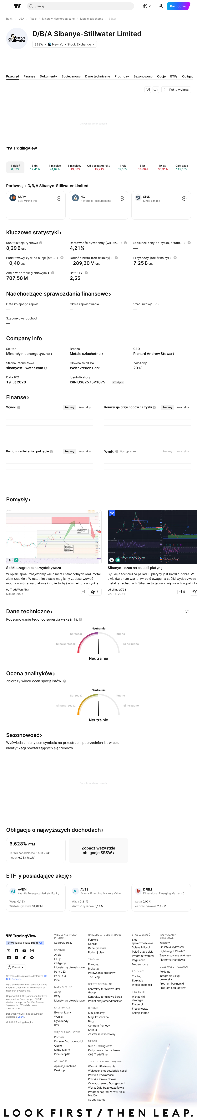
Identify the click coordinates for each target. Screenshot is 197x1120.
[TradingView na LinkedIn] (9, 957)
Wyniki (58, 1016)
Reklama (164, 971)
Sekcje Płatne (140, 1012)
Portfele (59, 1037)
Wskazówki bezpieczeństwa (106, 1087)
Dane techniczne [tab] (97, 76)
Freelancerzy (140, 1008)
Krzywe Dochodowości (68, 1041)
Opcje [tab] (161, 76)
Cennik (92, 943)
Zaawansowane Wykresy (175, 955)
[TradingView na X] (9, 950)
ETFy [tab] (174, 76)
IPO (56, 1025)
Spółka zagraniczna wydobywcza (33, 568)
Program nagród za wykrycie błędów (106, 1093)
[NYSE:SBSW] (10, 560)
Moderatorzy (140, 964)
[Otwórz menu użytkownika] (161, 6)
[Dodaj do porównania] (59, 198)
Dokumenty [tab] (48, 76)
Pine (57, 980)
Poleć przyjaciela (142, 951)
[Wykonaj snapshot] (147, 89)
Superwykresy (63, 942)
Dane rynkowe (97, 948)
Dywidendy (61, 1021)
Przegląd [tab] (12, 76)
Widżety (164, 942)
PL (150, 6)
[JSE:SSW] (111, 560)
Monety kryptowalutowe (69, 967)
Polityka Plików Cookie (102, 1079)
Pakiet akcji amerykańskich (105, 1000)
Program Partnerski (171, 983)
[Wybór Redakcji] (112, 513)
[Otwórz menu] (8, 6)
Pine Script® (62, 1054)
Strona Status (96, 1099)
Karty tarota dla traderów (104, 1050)
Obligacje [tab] (189, 76)
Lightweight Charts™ (172, 951)
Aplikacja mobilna (65, 1066)
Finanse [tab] (29, 76)
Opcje (58, 1045)
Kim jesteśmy (96, 1012)
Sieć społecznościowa (143, 941)
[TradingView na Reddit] (32, 957)
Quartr (21, 1016)
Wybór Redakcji (142, 984)
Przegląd (93, 964)
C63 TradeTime (98, 1054)
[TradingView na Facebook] (16, 950)
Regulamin (138, 960)
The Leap (94, 977)
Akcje (57, 954)
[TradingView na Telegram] (16, 957)
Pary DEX (60, 975)
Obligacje (60, 963)
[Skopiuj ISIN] (108, 382)
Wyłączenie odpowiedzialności (107, 1070)
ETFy (57, 958)
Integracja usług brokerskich (169, 977)
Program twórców (143, 955)
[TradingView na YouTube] (24, 950)
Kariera (92, 1029)
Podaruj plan (96, 952)
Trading (137, 976)
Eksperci (137, 1004)
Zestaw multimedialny (101, 1034)
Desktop (59, 1070)
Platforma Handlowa (172, 959)
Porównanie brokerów (101, 972)
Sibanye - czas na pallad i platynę (135, 568)
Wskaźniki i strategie (139, 998)
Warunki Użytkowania (101, 1066)
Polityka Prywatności (101, 1074)
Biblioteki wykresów (171, 947)
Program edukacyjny (172, 987)
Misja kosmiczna (98, 1017)
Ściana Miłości (141, 947)
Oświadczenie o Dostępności (106, 1083)
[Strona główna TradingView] (17, 6)
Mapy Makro (62, 1049)
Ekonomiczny (62, 1012)
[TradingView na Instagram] (32, 950)
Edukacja (138, 980)
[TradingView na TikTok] (24, 957)
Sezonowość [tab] (143, 76)
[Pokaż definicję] (40, 243)
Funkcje (93, 939)
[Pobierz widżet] (156, 89)
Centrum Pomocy (99, 1025)
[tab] (69, 407)
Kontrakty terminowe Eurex (105, 996)
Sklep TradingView (100, 1046)
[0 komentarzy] (83, 592)
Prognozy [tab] (122, 76)
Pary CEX (60, 971)
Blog (91, 1021)
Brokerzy (93, 968)
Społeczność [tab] (71, 76)
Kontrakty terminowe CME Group (104, 990)
